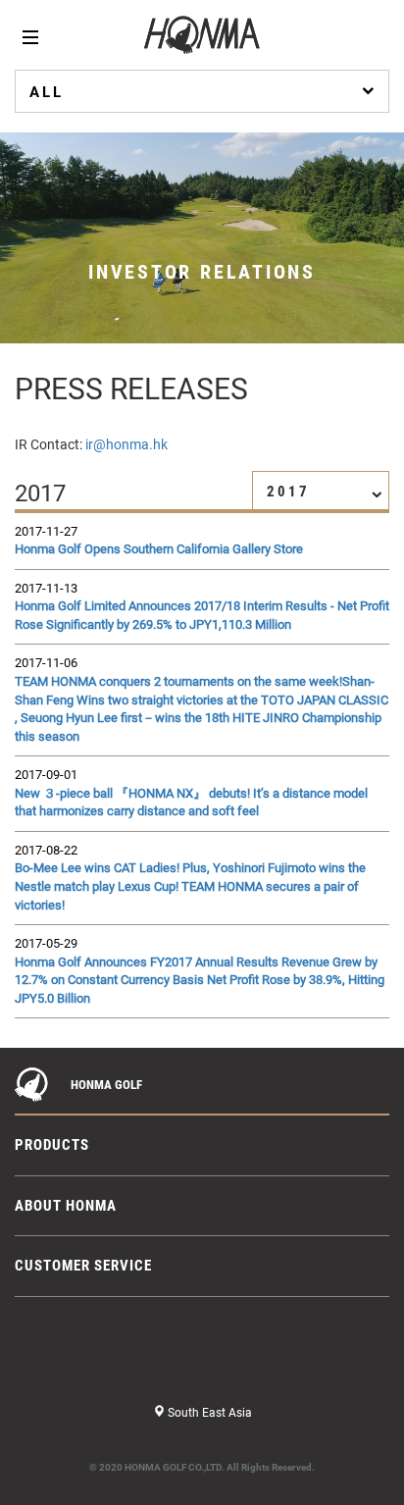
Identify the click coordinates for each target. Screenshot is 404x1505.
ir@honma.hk (126, 444)
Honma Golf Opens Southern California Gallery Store (159, 549)
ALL (46, 92)
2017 (288, 491)
